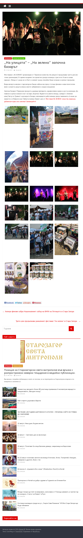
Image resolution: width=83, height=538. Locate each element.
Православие (18, 366)
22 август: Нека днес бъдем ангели (30, 423)
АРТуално (8, 58)
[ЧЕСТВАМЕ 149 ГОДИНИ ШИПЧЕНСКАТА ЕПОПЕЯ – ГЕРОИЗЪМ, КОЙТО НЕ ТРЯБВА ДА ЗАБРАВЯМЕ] (9, 411)
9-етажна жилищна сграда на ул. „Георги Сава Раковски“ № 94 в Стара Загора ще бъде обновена (48, 504)
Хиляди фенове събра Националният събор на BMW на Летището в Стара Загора (38, 311)
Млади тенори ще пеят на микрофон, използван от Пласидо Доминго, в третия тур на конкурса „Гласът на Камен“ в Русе (48, 493)
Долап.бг (18, 70)
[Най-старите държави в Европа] (9, 400)
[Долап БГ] (4, 6)
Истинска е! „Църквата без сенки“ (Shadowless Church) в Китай (41, 469)
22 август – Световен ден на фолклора (32, 435)
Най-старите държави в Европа (29, 400)
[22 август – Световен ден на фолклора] (9, 434)
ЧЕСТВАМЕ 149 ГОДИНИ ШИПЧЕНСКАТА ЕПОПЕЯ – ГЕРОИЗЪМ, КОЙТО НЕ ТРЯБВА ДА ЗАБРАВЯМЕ (47, 413)
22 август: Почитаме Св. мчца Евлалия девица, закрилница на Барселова (44, 446)
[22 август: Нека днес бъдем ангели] (9, 422)
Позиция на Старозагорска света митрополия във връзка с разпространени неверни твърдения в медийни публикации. (39, 371)
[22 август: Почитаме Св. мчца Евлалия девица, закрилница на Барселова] (9, 445)
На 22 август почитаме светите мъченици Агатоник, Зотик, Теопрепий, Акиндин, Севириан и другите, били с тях (47, 458)
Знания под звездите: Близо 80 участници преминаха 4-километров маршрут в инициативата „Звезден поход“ (46, 390)
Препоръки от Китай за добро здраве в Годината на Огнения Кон (42, 480)
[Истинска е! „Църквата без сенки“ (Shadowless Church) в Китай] (9, 468)
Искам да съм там (19, 58)
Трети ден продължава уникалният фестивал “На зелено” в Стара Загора (48, 321)
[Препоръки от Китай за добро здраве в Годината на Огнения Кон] (9, 479)
